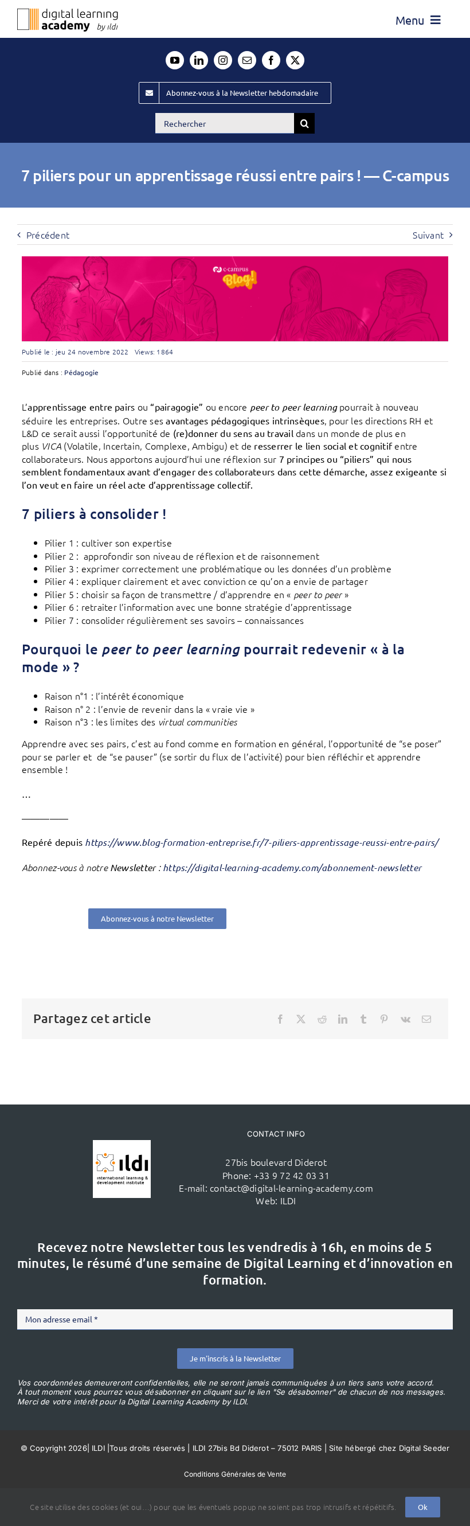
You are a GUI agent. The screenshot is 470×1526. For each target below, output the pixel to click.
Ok (423, 1507)
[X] (301, 1019)
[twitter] (295, 60)
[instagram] (223, 60)
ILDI (288, 1200)
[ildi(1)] (122, 1144)
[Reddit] (322, 1019)
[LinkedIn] (342, 1019)
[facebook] (271, 60)
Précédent (47, 234)
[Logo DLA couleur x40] (67, 13)
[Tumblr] (363, 1019)
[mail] (247, 60)
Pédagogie (81, 372)
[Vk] (405, 1019)
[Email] (426, 1019)
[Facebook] (280, 1019)
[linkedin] (199, 60)
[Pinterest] (384, 1019)
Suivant (428, 234)
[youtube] (175, 60)
